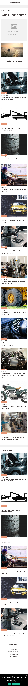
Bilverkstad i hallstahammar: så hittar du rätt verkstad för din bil (13, 438)
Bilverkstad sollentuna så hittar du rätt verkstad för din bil (13, 99)
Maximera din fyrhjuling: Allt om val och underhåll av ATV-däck (13, 313)
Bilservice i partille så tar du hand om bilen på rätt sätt (13, 283)
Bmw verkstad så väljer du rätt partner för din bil (14, 221)
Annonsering (14, 671)
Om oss (14, 673)
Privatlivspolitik (16, 683)
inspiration (4, 93)
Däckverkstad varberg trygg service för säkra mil (13, 160)
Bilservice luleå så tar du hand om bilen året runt (14, 191)
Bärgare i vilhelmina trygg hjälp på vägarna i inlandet (12, 129)
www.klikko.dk (15, 658)
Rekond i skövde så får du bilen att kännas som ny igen (12, 252)
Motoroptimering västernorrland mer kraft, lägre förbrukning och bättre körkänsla (13, 376)
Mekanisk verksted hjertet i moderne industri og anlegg (13, 344)
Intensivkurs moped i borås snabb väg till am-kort (13, 407)
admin (15, 10)
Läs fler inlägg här (14, 61)
